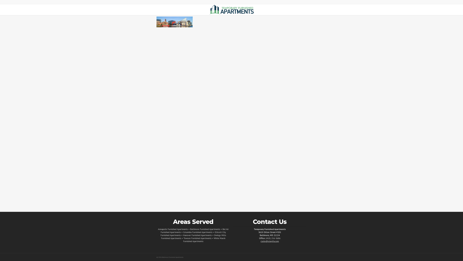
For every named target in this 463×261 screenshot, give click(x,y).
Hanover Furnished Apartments (197, 235)
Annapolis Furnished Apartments (173, 229)
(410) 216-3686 (273, 238)
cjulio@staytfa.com (270, 241)
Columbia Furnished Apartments (197, 232)
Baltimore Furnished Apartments (205, 229)
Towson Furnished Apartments (197, 238)
